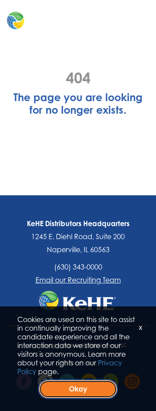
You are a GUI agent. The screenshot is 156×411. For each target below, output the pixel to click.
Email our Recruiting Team (78, 280)
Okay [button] (78, 389)
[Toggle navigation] (133, 21)
